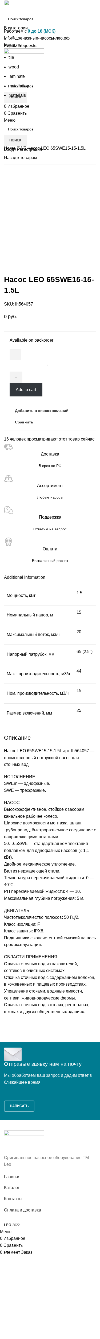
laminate (17, 76)
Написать (19, 1106)
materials (17, 95)
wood (14, 67)
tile (11, 57)
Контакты (13, 1199)
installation (19, 86)
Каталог (11, 1187)
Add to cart (26, 389)
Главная (12, 1176)
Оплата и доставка (22, 1210)
